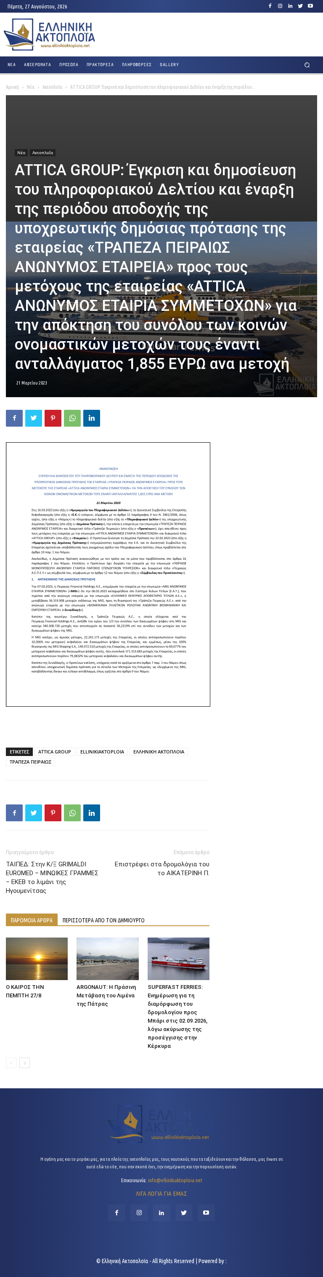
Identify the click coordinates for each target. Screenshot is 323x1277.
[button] (307, 65)
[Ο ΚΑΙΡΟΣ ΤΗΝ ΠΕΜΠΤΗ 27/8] (37, 959)
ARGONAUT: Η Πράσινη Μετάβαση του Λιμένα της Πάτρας (106, 995)
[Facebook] (270, 6)
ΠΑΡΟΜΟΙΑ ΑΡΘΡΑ (32, 920)
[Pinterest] (53, 418)
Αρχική (12, 87)
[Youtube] (310, 6)
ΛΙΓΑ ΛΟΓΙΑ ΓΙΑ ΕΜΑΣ (161, 1193)
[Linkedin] (290, 6)
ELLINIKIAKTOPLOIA (102, 751)
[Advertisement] (107, 719)
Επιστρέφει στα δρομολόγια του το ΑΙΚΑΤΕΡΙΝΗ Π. (162, 868)
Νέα (30, 87)
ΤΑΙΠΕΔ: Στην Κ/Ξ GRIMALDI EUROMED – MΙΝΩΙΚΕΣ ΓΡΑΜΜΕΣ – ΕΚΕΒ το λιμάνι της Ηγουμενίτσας (52, 877)
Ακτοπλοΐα (52, 87)
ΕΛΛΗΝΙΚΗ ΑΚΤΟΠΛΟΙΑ (158, 751)
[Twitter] (300, 6)
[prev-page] (11, 1063)
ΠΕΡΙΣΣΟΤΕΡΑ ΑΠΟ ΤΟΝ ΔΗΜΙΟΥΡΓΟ (104, 920)
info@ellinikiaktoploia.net (175, 1180)
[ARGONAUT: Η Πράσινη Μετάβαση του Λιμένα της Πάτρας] (107, 959)
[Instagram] (280, 6)
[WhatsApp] (72, 418)
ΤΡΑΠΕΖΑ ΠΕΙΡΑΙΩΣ (30, 762)
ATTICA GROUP (54, 751)
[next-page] (24, 1063)
